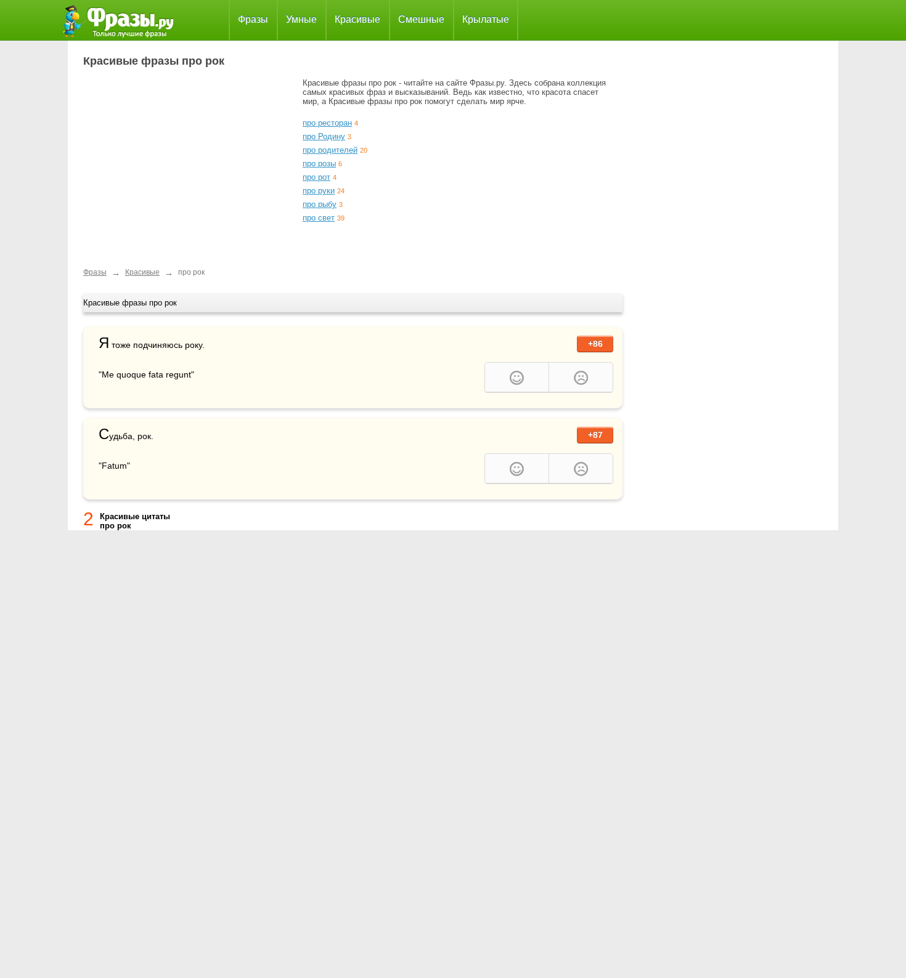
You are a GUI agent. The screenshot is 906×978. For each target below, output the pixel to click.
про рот (316, 177)
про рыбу (320, 204)
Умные (301, 19)
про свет (319, 217)
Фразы (253, 19)
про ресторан (327, 122)
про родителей (330, 150)
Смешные (421, 19)
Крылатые (485, 19)
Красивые (357, 19)
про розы (319, 163)
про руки (319, 190)
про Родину (324, 136)
